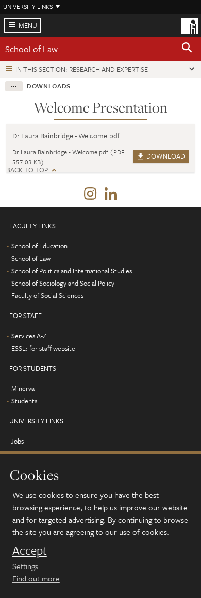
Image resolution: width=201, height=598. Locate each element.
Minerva (23, 388)
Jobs (17, 441)
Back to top (27, 170)
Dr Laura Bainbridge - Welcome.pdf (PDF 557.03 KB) (68, 156)
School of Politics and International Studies (71, 270)
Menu (28, 25)
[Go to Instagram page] (90, 194)
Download (165, 156)
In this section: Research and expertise (81, 69)
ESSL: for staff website (43, 348)
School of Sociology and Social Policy (62, 283)
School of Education (39, 246)
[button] (187, 49)
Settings (25, 566)
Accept (29, 550)
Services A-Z (28, 336)
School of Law (31, 48)
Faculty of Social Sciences (47, 295)
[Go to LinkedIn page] (111, 194)
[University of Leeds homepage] (189, 24)
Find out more (36, 578)
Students (24, 401)
